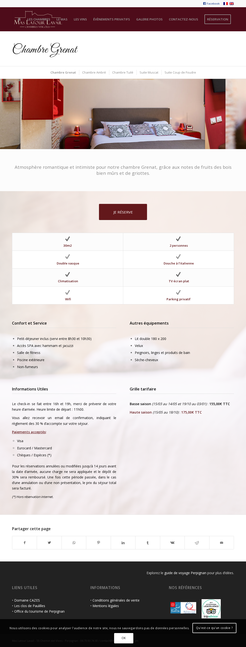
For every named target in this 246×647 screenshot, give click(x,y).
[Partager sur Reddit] (197, 542)
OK (124, 638)
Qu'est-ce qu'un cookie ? (214, 628)
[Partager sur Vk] (172, 542)
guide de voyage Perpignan (185, 573)
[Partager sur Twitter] (49, 542)
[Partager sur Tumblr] (147, 542)
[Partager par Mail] (221, 542)
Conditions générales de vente (116, 600)
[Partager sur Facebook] (24, 542)
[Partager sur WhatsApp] (74, 542)
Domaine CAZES (27, 600)
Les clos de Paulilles (29, 605)
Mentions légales (105, 605)
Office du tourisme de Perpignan (39, 611)
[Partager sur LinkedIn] (123, 542)
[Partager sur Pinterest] (98, 542)
